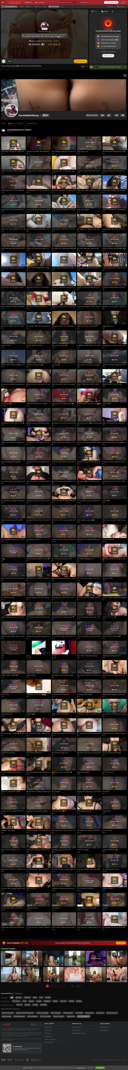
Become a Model (76, 1027)
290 (4, 405)
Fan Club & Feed (31, 123)
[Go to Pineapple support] (27, 1060)
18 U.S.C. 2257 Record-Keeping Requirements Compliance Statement (109, 1060)
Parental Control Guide (50, 1039)
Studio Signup (75, 1030)
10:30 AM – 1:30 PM (50, 41)
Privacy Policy (48, 1027)
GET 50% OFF (121, 943)
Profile (22, 6)
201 (55, 658)
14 (105, 910)
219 (30, 658)
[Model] (125, 75)
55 (105, 871)
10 (80, 541)
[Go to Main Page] (14, 2)
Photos (38, 6)
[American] (11, 997)
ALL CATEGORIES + (83, 1016)
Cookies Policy (48, 1036)
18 (54, 890)
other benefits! (111, 51)
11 (3, 347)
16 (80, 502)
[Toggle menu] (3, 2)
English (35, 1024)
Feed (44, 6)
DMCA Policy (47, 1033)
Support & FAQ (104, 1027)
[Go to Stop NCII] (36, 1060)
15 (29, 910)
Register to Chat (108, 55)
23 (29, 425)
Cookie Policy (81, 1067)
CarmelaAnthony (7, 993)
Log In (123, 2)
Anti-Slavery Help (48, 1042)
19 (54, 852)
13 (80, 192)
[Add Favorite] (3, 61)
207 (106, 541)
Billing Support (104, 1030)
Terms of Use (47, 1030)
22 (105, 774)
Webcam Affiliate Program (78, 1033)
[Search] (78, 2)
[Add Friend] (116, 115)
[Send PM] (122, 115)
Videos (29, 6)
